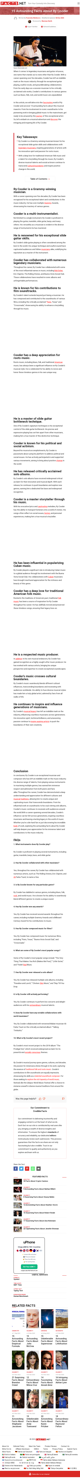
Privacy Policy (57, 1449)
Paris (49, 302)
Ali (15, 877)
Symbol (16, 1279)
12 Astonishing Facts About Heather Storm (40, 1205)
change (59, 460)
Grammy (47, 203)
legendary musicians (27, 148)
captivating (42, 506)
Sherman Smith (47, 21)
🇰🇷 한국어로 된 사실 (26, 1463)
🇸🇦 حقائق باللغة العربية (47, 1457)
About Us (5, 1446)
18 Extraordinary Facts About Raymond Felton (62, 1421)
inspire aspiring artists (40, 721)
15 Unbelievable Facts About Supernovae (47, 1340)
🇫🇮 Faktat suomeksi (27, 1457)
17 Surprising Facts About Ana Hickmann (39, 1221)
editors (53, 1135)
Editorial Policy (18, 1446)
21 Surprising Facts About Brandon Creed (18, 1381)
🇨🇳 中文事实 (72, 1468)
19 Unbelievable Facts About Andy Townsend (33, 1421)
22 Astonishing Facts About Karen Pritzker (47, 1421)
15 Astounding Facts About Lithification (61, 1340)
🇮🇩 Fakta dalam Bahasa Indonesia (52, 1460)
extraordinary (35, 1005)
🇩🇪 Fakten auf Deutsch (23, 1452)
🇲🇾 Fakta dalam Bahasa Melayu (50, 1463)
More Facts (6, 1452)
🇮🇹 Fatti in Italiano (9, 1455)
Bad (25, 965)
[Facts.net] (13, 3)
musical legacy (30, 711)
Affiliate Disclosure (22, 1449)
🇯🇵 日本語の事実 (8, 1463)
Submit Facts (72, 1449)
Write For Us (6, 1449)
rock (15, 896)
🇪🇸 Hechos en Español (64, 1452)
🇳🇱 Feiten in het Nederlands (12, 1466)
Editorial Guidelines (49, 26)
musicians (45, 249)
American (58, 362)
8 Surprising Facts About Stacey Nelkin (38, 1197)
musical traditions (21, 799)
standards (52, 1132)
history (47, 513)
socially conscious (32, 1052)
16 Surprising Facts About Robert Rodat (39, 1213)
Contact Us (65, 1446)
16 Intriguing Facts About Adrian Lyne (62, 1380)
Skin (41, 983)
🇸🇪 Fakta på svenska (70, 1455)
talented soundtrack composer (47, 1076)
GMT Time (18, 1285)
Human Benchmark (21, 1296)
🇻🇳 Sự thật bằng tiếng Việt (34, 1468)
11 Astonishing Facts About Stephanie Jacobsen (18, 1421)
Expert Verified (32, 26)
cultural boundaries (36, 166)
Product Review (51, 1446)
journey (39, 116)
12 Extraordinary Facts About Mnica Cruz (33, 1381)
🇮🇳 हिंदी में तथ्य (31, 1460)
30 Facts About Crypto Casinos (35, 1181)
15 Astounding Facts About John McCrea (32, 1341)
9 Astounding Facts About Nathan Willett (39, 1189)
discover (54, 119)
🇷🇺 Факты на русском (10, 1468)
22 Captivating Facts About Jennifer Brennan (41, 1229)
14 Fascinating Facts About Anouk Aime (47, 1381)
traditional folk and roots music (38, 1069)
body (16, 826)
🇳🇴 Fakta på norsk (8, 1457)
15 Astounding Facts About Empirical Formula (18, 1341)
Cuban (51, 577)
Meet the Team (34, 1446)
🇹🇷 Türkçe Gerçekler (55, 1468)
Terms (45, 1449)
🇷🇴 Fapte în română (53, 1466)
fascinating (48, 102)
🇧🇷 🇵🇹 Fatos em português (30, 1455)
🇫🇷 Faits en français (44, 1452)
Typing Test (18, 1291)
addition (19, 659)
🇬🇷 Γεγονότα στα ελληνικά (12, 1460)
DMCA (36, 1449)
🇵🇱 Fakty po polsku (34, 1466)
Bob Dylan (58, 270)
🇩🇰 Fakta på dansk (51, 1455)
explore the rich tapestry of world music (43, 1079)
